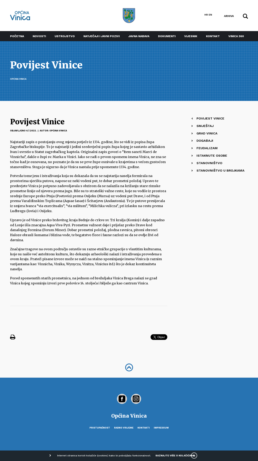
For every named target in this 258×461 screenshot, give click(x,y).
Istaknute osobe (212, 155)
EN (210, 14)
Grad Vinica (207, 133)
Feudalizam (207, 148)
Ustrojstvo (65, 36)
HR (206, 14)
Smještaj (205, 126)
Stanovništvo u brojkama (220, 170)
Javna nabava (138, 36)
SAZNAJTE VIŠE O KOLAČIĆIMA (174, 455)
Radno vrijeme (123, 427)
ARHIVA (229, 15)
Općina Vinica (18, 79)
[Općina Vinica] (20, 15)
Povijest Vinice (210, 118)
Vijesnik (190, 36)
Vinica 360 (236, 36)
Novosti (39, 36)
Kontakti (143, 427)
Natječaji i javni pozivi (101, 36)
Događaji (205, 140)
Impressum (161, 427)
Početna (17, 36)
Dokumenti (167, 36)
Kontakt (213, 36)
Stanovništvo (209, 163)
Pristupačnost (99, 427)
